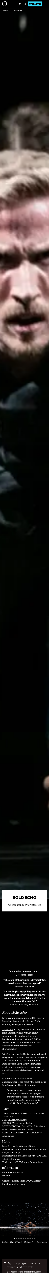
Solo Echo (18, 11)
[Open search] (25, 3)
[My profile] (20, 3)
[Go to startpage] (10, 3)
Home (5, 11)
